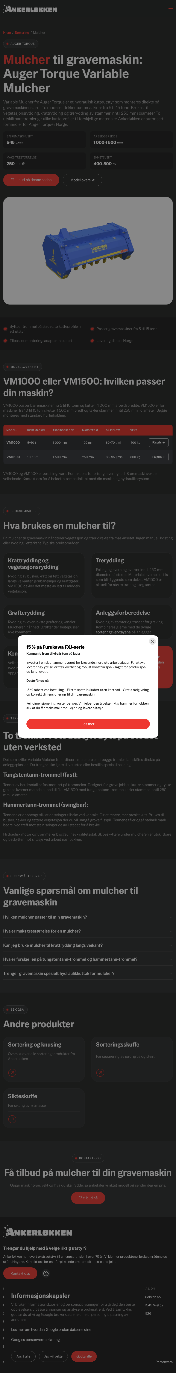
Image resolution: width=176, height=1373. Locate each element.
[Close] (152, 641)
